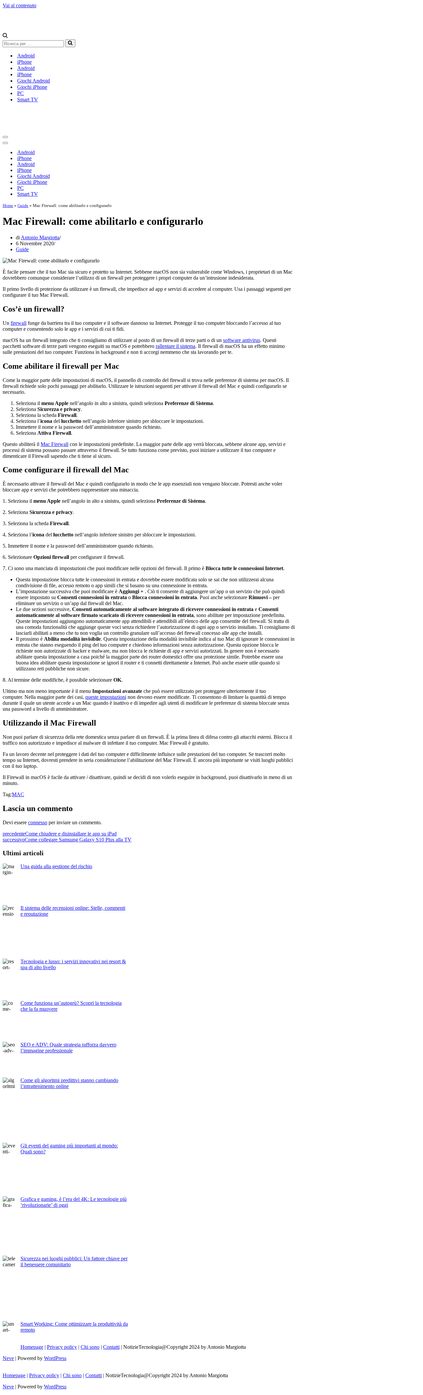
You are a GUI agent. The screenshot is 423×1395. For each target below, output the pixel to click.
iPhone (24, 62)
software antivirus (241, 340)
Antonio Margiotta (40, 237)
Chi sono (90, 1347)
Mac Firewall (54, 444)
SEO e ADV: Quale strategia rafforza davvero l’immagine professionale (68, 1047)
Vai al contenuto (19, 5)
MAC (18, 794)
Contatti (111, 1347)
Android (26, 55)
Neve (8, 1358)
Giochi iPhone (32, 87)
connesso (37, 822)
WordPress (55, 1358)
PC (20, 93)
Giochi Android (33, 81)
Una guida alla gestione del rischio (56, 866)
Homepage (31, 1347)
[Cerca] (5, 36)
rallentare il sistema (175, 346)
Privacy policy (62, 1347)
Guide (23, 205)
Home (8, 205)
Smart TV (27, 99)
